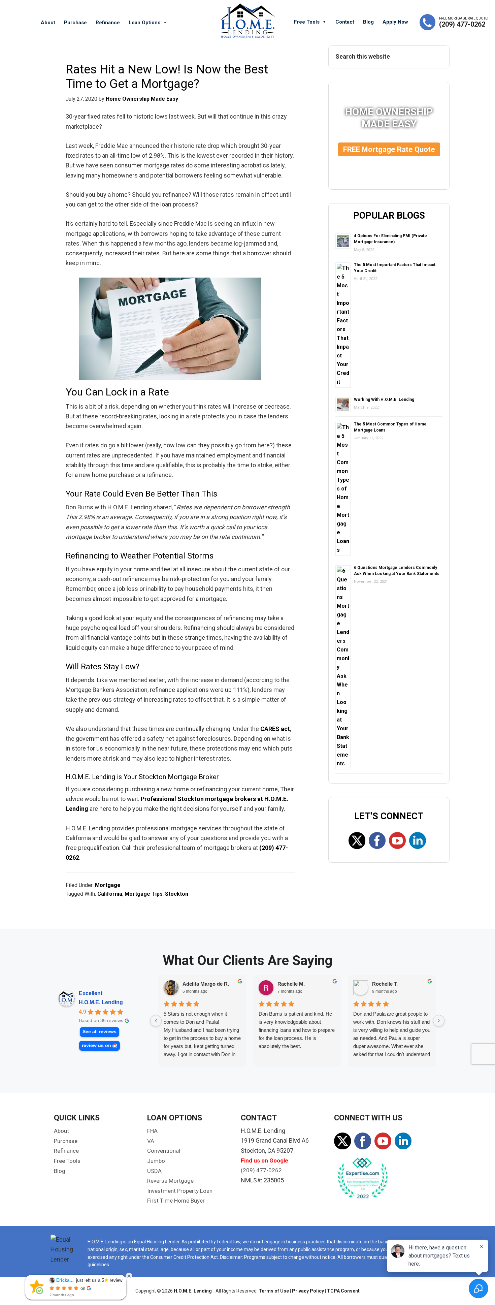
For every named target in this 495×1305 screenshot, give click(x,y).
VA (150, 1141)
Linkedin (417, 840)
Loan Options (144, 23)
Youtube (397, 840)
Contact (344, 22)
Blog (368, 22)
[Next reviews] (438, 1020)
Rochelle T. (385, 984)
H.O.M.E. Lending (101, 1002)
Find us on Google (264, 1160)
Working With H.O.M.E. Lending (384, 399)
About (48, 23)
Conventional (163, 1150)
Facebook (377, 840)
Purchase (75, 23)
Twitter (357, 840)
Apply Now (395, 22)
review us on (96, 1045)
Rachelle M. (291, 984)
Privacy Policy (308, 1291)
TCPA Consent (343, 1291)
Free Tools (307, 22)
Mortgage (108, 885)
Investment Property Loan (179, 1190)
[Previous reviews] (156, 1020)
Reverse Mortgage (170, 1180)
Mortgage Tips (144, 894)
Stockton (176, 894)
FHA (152, 1130)
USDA (154, 1171)
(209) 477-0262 (462, 24)
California (109, 894)
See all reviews (99, 1031)
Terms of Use (274, 1291)
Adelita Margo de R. (206, 984)
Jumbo (156, 1160)
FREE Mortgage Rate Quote (389, 149)
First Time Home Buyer (176, 1200)
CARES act (275, 728)
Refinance (108, 23)
